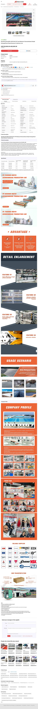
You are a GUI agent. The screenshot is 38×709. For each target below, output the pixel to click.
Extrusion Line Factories (27, 693)
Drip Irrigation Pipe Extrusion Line (5, 675)
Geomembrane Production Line (23, 673)
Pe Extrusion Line (4, 695)
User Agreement (24, 705)
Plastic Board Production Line (14, 675)
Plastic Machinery (16, 6)
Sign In (2, 95)
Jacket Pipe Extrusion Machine (32, 677)
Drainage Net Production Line (5, 677)
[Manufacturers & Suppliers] (19, 2)
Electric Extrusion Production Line (17, 698)
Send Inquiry (10, 50)
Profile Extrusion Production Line (28, 698)
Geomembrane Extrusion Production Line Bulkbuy (9, 700)
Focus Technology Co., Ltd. (13, 705)
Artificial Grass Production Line (23, 677)
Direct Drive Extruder (5, 689)
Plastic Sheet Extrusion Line (14, 677)
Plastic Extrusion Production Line (17, 693)
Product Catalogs (14, 671)
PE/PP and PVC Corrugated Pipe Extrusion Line (26, 675)
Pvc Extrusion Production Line (6, 698)
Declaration (28, 705)
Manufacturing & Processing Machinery (8, 6)
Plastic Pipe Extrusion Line (32, 673)
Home (1, 6)
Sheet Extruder (30, 686)
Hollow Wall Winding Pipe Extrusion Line (32, 675)
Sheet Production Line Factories (6, 693)
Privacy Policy (33, 705)
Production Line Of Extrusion (13, 695)
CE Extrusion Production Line (23, 695)
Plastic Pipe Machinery (13, 686)
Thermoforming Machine (13, 673)
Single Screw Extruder (12, 689)
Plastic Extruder (22, 6)
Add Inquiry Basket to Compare (19, 35)
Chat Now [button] (28, 50)
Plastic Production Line (5, 686)
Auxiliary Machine (3, 673)
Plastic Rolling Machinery (22, 686)
